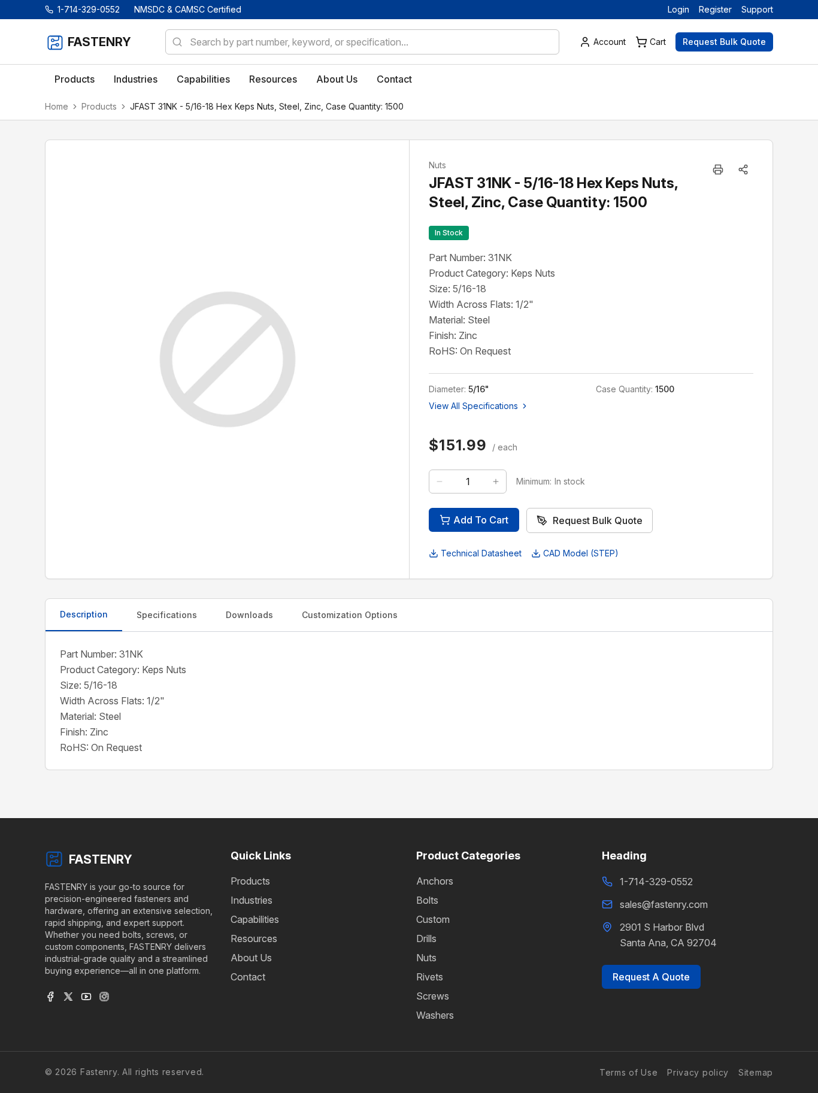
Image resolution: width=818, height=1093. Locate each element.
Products (99, 106)
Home (56, 106)
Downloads (249, 615)
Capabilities (255, 919)
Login (678, 9)
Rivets (429, 977)
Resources (254, 938)
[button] (743, 169)
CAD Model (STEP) (581, 553)
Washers (435, 1015)
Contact (248, 977)
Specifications (167, 615)
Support (757, 9)
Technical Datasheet (481, 553)
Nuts (426, 958)
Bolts (427, 900)
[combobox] (362, 42)
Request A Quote (651, 977)
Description (84, 614)
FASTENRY (100, 859)
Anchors (434, 881)
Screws (432, 996)
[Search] (174, 42)
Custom (433, 919)
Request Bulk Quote (724, 42)
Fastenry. (98, 1072)
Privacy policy (698, 1072)
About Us (251, 958)
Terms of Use (628, 1072)
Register (715, 9)
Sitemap (755, 1072)
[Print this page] (718, 169)
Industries (251, 900)
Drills (426, 938)
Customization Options (350, 615)
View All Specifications (473, 406)
